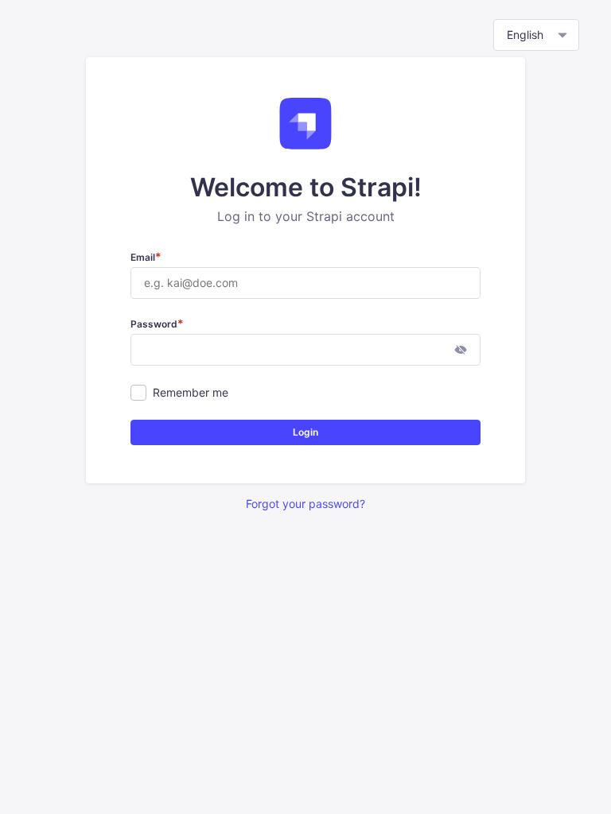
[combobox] (536, 35)
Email (146, 257)
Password (157, 324)
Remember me (190, 392)
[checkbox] (138, 393)
